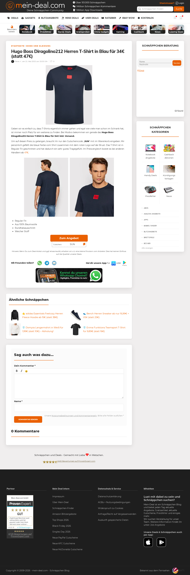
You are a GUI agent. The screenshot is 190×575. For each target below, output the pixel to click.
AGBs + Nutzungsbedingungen (114, 502)
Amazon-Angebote (152, 214)
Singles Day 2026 (61, 531)
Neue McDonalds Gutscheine (67, 549)
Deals (14, 18)
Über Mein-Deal (60, 502)
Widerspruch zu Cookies (110, 508)
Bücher (147, 243)
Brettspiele (149, 237)
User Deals (92, 18)
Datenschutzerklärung (109, 496)
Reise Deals (72, 18)
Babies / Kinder (150, 226)
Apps (146, 220)
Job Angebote (157, 525)
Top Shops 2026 (60, 520)
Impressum (58, 496)
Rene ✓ (18, 61)
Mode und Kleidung (38, 46)
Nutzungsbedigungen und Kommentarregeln (74, 415)
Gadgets (30, 18)
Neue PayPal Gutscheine (65, 537)
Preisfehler (162, 513)
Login (181, 3)
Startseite (17, 46)
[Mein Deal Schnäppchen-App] (163, 542)
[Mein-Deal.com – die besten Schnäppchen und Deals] (35, 6)
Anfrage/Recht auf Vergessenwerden (117, 514)
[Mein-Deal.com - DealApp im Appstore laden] (150, 542)
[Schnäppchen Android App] (124, 263)
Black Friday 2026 (61, 526)
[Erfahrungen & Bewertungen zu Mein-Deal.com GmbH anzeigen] (20, 516)
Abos (146, 208)
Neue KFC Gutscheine (63, 543)
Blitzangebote (49, 18)
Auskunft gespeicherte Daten (113, 520)
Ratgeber (110, 18)
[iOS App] (113, 263)
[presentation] (17, 371)
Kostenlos (147, 18)
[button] (17, 371)
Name (18, 401)
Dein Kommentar (25, 365)
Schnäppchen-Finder (63, 508)
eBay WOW (128, 18)
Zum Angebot (69, 238)
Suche (179, 9)
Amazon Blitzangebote (64, 514)
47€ (26, 152)
